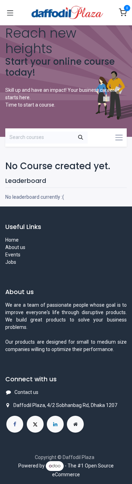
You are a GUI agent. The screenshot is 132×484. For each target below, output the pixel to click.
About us (15, 247)
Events (12, 254)
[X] (35, 424)
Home (12, 240)
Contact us (26, 392)
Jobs (10, 262)
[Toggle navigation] (10, 12)
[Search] (81, 138)
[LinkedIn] (55, 424)
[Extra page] (75, 424)
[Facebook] (14, 424)
